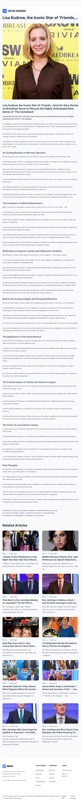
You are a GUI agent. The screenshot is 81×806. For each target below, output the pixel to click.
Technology (40, 770)
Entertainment (40, 781)
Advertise (52, 781)
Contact (51, 774)
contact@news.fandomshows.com (14, 780)
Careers (51, 778)
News (38, 778)
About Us (52, 770)
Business (39, 774)
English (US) (63, 797)
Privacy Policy (67, 770)
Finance (38, 785)
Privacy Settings (73, 797)
